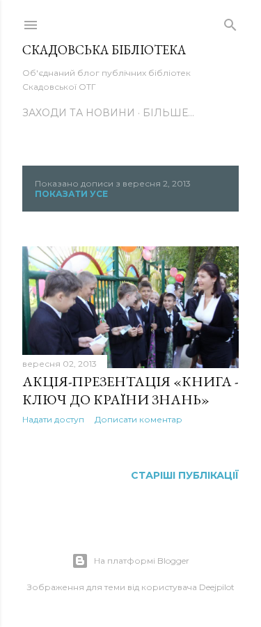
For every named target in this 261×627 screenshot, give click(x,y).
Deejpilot (217, 587)
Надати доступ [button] (53, 419)
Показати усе (71, 194)
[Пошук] (230, 22)
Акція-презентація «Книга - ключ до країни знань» (130, 390)
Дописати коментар (138, 419)
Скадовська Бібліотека (104, 50)
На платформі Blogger (141, 560)
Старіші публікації (185, 475)
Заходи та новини (78, 112)
